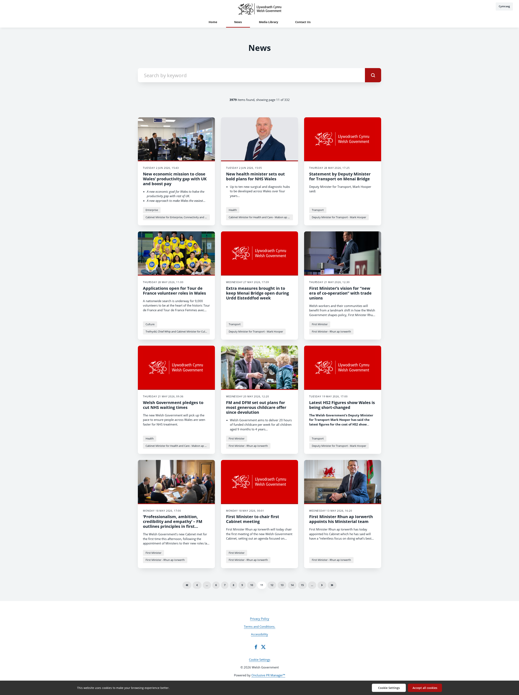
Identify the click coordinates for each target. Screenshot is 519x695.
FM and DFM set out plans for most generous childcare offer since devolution (256, 407)
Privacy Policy (259, 619)
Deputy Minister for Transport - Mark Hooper (339, 217)
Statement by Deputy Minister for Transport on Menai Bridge (340, 176)
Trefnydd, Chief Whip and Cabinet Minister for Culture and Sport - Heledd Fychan (178, 331)
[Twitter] (263, 647)
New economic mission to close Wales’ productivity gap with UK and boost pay (175, 178)
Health (233, 210)
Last (332, 585)
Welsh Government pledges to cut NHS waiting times (173, 405)
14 (292, 585)
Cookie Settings (259, 660)
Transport (318, 210)
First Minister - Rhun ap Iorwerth (331, 331)
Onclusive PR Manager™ (268, 675)
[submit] (373, 75)
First (186, 585)
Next (321, 585)
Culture (150, 324)
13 (282, 585)
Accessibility (259, 634)
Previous (197, 585)
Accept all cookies (425, 688)
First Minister (320, 324)
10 (251, 585)
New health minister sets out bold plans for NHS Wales (255, 176)
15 (302, 585)
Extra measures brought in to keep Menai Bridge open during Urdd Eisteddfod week (257, 293)
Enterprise (152, 210)
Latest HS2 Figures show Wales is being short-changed (342, 405)
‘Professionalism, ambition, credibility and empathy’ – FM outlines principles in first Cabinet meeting (172, 524)
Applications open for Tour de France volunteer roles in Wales (174, 290)
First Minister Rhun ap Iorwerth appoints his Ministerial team (341, 519)
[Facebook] (256, 647)
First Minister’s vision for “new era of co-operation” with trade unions (340, 293)
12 (271, 585)
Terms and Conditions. (259, 626)
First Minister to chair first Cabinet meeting (252, 519)
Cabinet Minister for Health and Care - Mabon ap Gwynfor (261, 217)
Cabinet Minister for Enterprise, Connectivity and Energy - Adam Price (178, 217)
